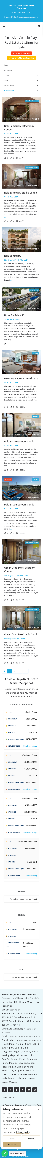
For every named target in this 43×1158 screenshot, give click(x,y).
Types (6, 65)
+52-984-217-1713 (13, 1025)
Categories (8, 70)
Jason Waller (15, 1010)
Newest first (9, 91)
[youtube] (28, 1089)
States (6, 75)
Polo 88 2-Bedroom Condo (19, 441)
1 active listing (30, 875)
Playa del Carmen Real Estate (29, 119)
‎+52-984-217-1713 (22, 12)
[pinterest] (22, 1089)
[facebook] (4, 1089)
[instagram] (34, 1089)
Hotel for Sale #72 (14, 315)
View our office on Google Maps (28, 1040)
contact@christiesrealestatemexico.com (22, 17)
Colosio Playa (9, 86)
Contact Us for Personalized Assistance (21, 6)
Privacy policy (23, 1132)
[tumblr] (16, 1089)
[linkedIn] (10, 1089)
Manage (31, 1138)
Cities (6, 80)
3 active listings (30, 746)
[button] (13, 1153)
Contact (28, 1156)
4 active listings (30, 789)
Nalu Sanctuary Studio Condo (20, 192)
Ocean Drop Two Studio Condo (21, 634)
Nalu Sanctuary (12, 255)
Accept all (12, 1144)
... (15, 154)
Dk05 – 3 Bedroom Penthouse (21, 378)
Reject (12, 1138)
